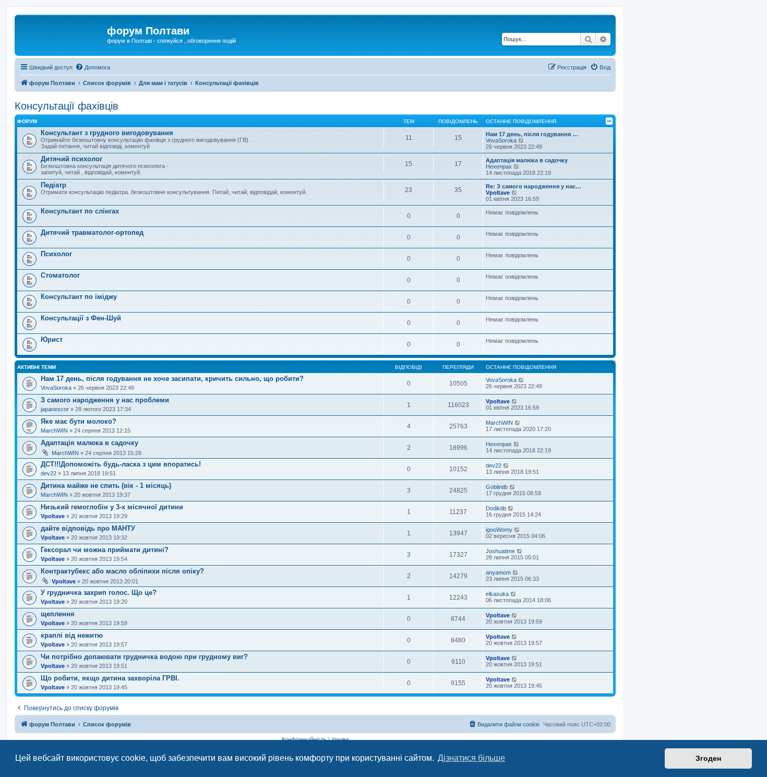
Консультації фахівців (66, 106)
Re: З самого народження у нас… (533, 186)
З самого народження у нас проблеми (105, 400)
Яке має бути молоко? (78, 421)
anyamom (498, 572)
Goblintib (497, 487)
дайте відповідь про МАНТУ (88, 528)
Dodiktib (496, 508)
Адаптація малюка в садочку (527, 160)
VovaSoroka (501, 140)
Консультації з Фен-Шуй (81, 318)
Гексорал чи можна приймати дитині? (105, 550)
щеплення (58, 614)
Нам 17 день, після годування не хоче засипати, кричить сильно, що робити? (172, 378)
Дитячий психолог (71, 159)
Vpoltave (498, 192)
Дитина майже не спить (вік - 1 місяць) (106, 485)
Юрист (52, 339)
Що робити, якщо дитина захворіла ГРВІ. (110, 678)
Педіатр (53, 185)
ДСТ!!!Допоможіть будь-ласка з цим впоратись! (121, 464)
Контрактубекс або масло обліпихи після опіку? (122, 571)
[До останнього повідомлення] (521, 380)
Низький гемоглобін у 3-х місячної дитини (112, 507)
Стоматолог (60, 275)
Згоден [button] (708, 758)
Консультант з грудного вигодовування (107, 133)
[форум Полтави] (62, 34)
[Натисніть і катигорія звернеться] (609, 121)
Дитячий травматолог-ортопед (92, 232)
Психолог (56, 254)
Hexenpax (499, 166)
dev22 (48, 473)
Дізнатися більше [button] (471, 758)
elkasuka (497, 594)
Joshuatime (500, 551)
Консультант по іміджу (79, 297)
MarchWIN (54, 430)
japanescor (55, 409)
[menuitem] (92, 67)
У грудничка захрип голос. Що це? (99, 592)
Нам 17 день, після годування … (532, 134)
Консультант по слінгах (80, 211)
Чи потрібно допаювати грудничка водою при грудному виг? (144, 657)
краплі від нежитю (72, 635)
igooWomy (499, 530)
